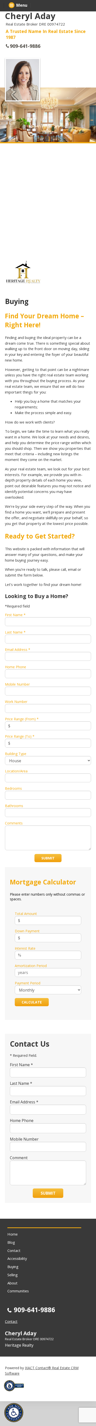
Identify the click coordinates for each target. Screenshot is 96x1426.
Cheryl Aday (30, 16)
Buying (12, 1266)
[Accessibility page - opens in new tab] (16, 1392)
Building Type (15, 753)
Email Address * (17, 649)
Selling (12, 1274)
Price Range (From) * (22, 719)
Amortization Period (31, 965)
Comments (14, 823)
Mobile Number (17, 684)
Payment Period (27, 983)
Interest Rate (25, 948)
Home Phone (15, 667)
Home (12, 1234)
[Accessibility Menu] (14, 1412)
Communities (18, 1290)
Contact (13, 1250)
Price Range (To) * (19, 736)
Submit (48, 858)
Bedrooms (13, 788)
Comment (19, 1157)
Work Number (16, 701)
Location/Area (16, 771)
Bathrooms (14, 805)
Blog (11, 1242)
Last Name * (15, 632)
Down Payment (27, 931)
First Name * (15, 614)
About (12, 1282)
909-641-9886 (25, 46)
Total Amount (26, 913)
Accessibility (17, 1258)
